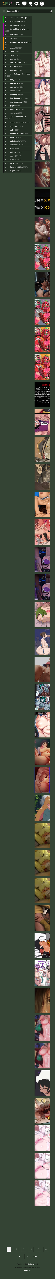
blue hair (13, 66)
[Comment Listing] (24, 5)
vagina (12, 171)
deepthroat (14, 83)
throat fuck (14, 163)
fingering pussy (16, 102)
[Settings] (36, 5)
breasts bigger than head (20, 74)
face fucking (14, 87)
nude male (14, 145)
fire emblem (14, 25)
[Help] (42, 5)
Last (35, 1256)
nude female (15, 141)
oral (11, 148)
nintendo (13, 35)
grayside (13, 106)
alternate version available (20, 42)
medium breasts (16, 134)
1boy (12, 52)
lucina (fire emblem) (18, 18)
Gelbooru (31, 1264)
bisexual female (16, 63)
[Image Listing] (18, 5)
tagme (12, 48)
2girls (12, 55)
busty (12, 80)
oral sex (13, 152)
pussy (12, 156)
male (12, 130)
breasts (13, 70)
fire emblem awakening (19, 29)
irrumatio (13, 113)
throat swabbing (16, 167)
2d (11, 38)
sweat (12, 160)
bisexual (13, 59)
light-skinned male (17, 122)
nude (12, 137)
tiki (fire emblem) (16, 21)
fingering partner (16, 98)
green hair (14, 109)
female (12, 91)
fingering (13, 94)
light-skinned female (18, 117)
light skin (13, 126)
